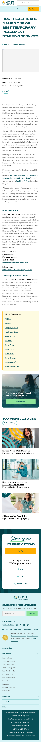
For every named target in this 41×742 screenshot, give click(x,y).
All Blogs (8, 319)
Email (22, 576)
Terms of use (16, 715)
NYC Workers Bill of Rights (20, 729)
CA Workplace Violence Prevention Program (20, 736)
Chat (21, 569)
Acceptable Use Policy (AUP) (20, 722)
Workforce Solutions (12, 367)
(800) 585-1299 (8, 625)
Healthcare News (19, 44)
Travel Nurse (9, 354)
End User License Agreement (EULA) (20, 719)
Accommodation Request (20, 726)
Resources (8, 341)
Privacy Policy (24, 715)
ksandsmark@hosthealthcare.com (15, 263)
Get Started (20, 401)
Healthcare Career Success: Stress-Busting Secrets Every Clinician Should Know (15, 484)
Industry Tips (10, 336)
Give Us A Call (22, 583)
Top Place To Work (23, 181)
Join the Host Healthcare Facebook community (20, 629)
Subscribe (32, 613)
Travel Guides (10, 349)
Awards (6, 44)
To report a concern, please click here (24, 636)
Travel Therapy (10, 358)
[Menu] (3, 9)
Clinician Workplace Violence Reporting (20, 732)
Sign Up (20, 551)
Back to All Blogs (10, 423)
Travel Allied (9, 345)
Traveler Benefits (11, 362)
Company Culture (11, 328)
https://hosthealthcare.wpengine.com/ (17, 270)
